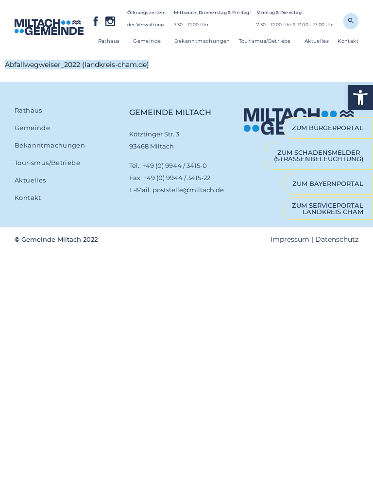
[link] (360, 97)
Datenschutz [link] (336, 239)
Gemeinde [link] (147, 41)
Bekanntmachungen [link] (202, 41)
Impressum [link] (290, 239)
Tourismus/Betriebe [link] (265, 41)
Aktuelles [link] (317, 41)
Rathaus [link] (109, 41)
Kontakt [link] (348, 41)
